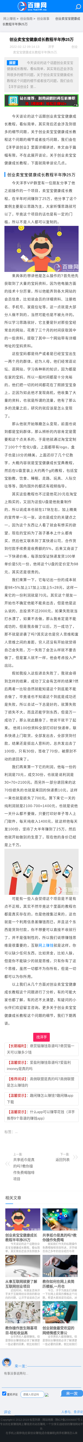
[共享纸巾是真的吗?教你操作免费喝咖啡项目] (59, 1220)
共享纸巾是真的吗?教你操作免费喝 (59, 1237)
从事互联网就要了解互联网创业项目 (21, 1284)
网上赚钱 (9, 18)
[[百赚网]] (34, 6)
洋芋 (51, 46)
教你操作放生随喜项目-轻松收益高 (21, 1330)
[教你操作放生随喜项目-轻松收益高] (22, 1313)
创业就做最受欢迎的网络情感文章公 (58, 1330)
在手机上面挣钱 (15, 1433)
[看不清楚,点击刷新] (46, 1395)
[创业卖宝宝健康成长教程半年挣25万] (22, 1220)
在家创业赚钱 (33, 1433)
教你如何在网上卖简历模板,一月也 (58, 1284)
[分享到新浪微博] (22, 1141)
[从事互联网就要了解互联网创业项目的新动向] (22, 1267)
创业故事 (43, 18)
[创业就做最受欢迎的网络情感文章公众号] (59, 1313)
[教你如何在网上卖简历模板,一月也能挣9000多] (59, 1267)
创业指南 (26, 18)
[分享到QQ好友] (15, 1141)
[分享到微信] (7, 1141)
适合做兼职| (49, 1433)
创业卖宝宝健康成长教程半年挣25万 (21, 1237)
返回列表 (63, 1160)
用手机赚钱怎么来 (66, 1433)
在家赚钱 (13, 1424)
